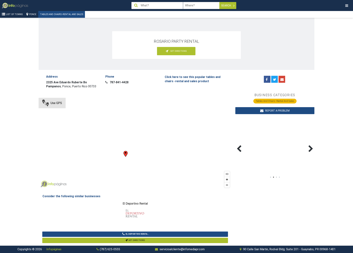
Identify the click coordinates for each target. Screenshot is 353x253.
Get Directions (136, 240)
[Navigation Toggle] (346, 5)
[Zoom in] (227, 179)
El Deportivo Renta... (137, 234)
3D (227, 173)
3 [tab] (276, 177)
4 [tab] (279, 177)
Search (226, 5)
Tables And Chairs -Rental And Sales (61, 14)
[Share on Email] (282, 79)
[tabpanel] (255, 144)
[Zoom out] (227, 185)
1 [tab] (270, 177)
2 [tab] (273, 177)
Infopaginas (44, 184)
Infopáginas (53, 249)
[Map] (135, 144)
